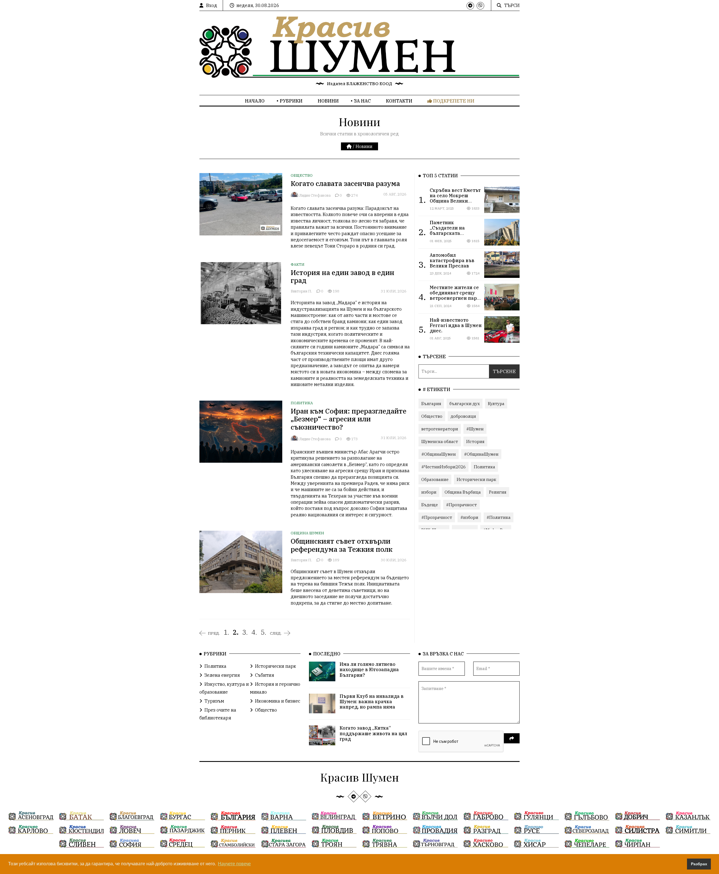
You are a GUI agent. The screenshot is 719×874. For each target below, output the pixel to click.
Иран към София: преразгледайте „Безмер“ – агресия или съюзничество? (348, 419)
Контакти (399, 101)
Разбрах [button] (699, 864)
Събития (264, 675)
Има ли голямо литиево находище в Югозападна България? (369, 669)
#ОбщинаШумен (438, 454)
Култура (496, 403)
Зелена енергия (222, 675)
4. (254, 632)
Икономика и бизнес (277, 701)
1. (226, 632)
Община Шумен (307, 533)
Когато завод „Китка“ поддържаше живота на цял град (373, 733)
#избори (469, 517)
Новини (328, 101)
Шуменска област (439, 441)
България (431, 403)
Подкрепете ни (453, 101)
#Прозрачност (461, 504)
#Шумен (475, 429)
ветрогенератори (439, 429)
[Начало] (350, 146)
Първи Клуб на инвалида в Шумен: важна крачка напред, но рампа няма (372, 701)
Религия (497, 492)
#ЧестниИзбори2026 (443, 466)
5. (263, 632)
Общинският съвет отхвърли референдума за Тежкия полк (341, 545)
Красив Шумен (359, 776)
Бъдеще (429, 504)
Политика (302, 403)
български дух (464, 403)
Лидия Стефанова (315, 195)
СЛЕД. (276, 633)
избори (428, 492)
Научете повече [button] (234, 863)
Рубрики (291, 101)
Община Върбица (463, 492)
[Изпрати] (512, 738)
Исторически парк (476, 479)
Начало (255, 101)
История (475, 441)
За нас (362, 101)
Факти (297, 264)
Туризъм (214, 701)
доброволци (463, 416)
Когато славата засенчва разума (345, 183)
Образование (435, 479)
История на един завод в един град (342, 276)
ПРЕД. (214, 633)
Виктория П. (301, 291)
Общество (302, 175)
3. (245, 632)
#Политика (498, 517)
